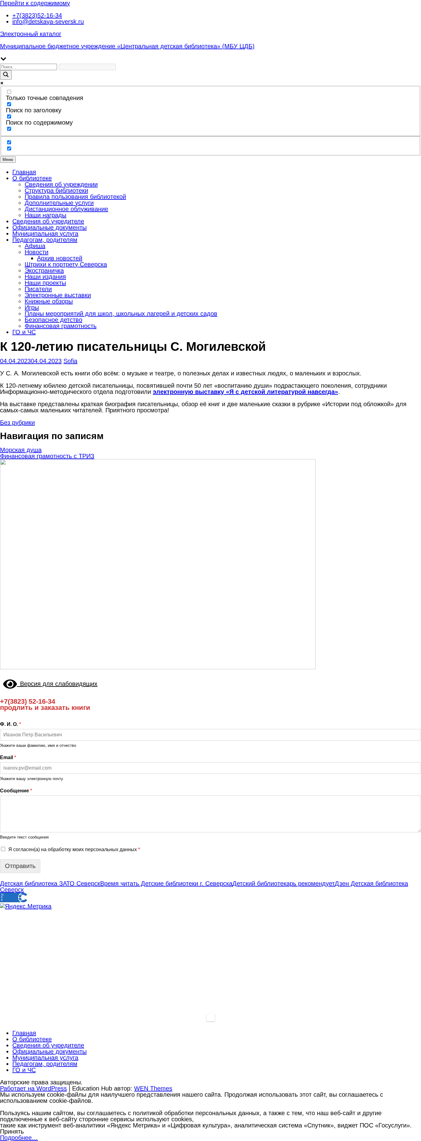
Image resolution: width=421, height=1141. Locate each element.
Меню (7, 159)
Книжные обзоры (49, 301)
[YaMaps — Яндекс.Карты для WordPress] (210, 1017)
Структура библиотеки (56, 190)
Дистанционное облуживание (66, 209)
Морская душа (21, 449)
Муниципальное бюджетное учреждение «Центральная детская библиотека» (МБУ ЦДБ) (127, 46)
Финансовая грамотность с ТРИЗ (47, 456)
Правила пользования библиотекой (75, 196)
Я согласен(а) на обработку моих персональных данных (74, 849)
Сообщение (16, 790)
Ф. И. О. (10, 724)
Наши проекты (45, 282)
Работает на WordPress (33, 1088)
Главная (24, 172)
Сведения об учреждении (61, 184)
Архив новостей (59, 258)
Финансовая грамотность (60, 325)
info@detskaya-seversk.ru (48, 21)
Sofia (70, 361)
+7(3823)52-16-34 (37, 15)
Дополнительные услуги (59, 202)
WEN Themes (153, 1088)
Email (8, 757)
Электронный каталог (30, 33)
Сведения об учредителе (48, 221)
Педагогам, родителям (44, 239)
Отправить (20, 866)
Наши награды (45, 215)
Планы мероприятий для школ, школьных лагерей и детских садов (121, 313)
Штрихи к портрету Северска (66, 264)
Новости (36, 252)
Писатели (38, 289)
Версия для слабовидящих (57, 683)
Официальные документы (49, 227)
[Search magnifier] (6, 75)
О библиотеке (32, 178)
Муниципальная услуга (45, 233)
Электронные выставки (58, 295)
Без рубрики (17, 422)
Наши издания (45, 276)
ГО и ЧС (24, 332)
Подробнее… (19, 1137)
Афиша (35, 245)
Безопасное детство (53, 319)
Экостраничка (44, 270)
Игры (32, 307)
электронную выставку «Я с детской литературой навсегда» (245, 391)
